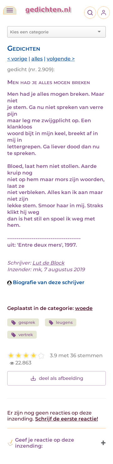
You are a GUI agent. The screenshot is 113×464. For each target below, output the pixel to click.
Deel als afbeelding (61, 378)
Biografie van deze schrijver (48, 282)
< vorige (17, 59)
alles (37, 59)
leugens (64, 322)
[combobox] (52, 32)
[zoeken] (90, 13)
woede (84, 308)
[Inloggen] (103, 12)
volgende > (61, 59)
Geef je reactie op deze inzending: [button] (44, 443)
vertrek (26, 334)
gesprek (27, 322)
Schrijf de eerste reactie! (66, 419)
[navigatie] (9, 10)
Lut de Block (48, 263)
